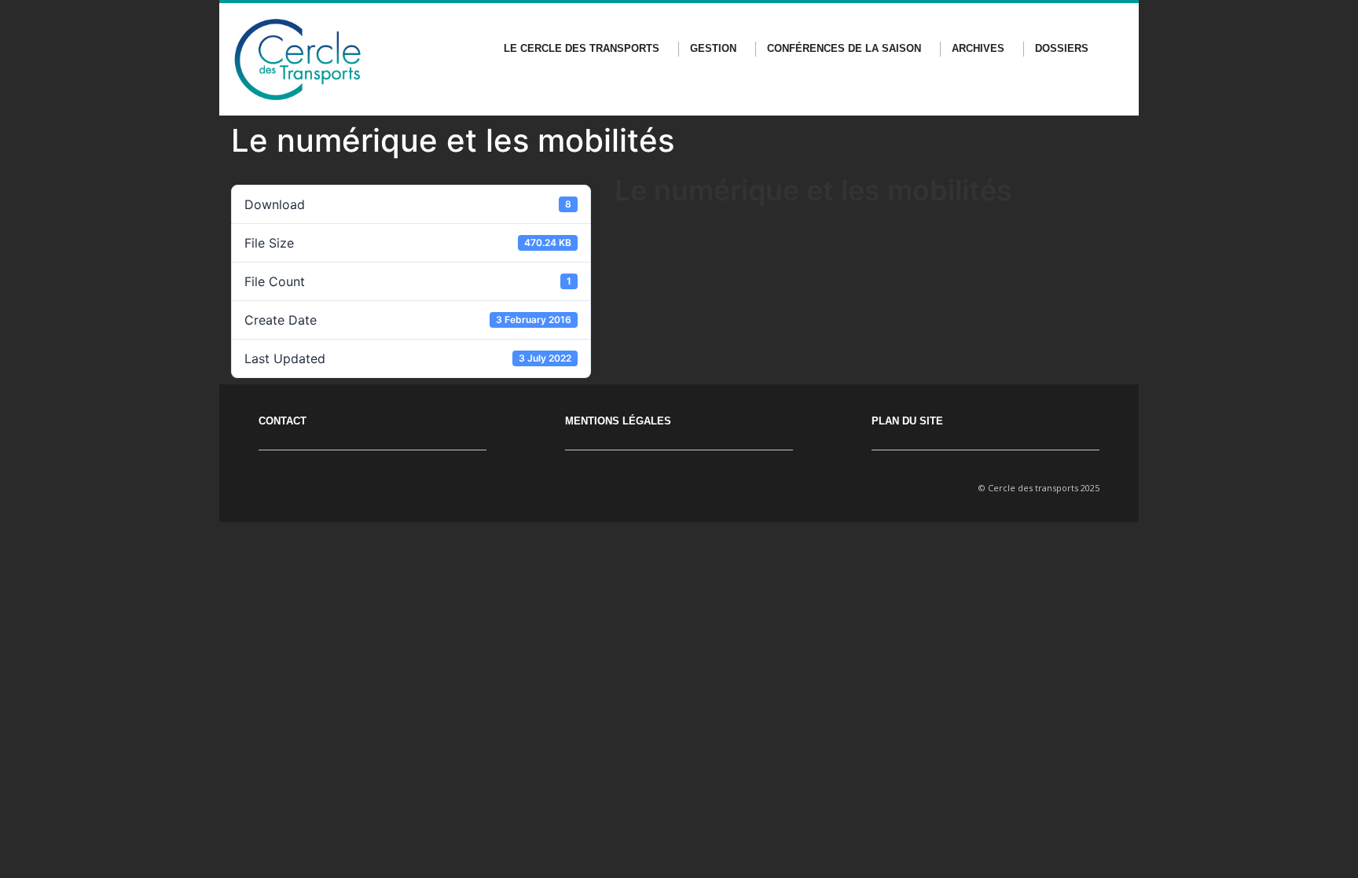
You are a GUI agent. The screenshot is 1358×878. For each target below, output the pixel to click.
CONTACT (282, 421)
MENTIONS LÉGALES (618, 421)
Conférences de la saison (844, 48)
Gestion (713, 48)
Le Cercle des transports (581, 48)
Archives (978, 48)
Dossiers (1061, 48)
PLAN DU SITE (907, 421)
